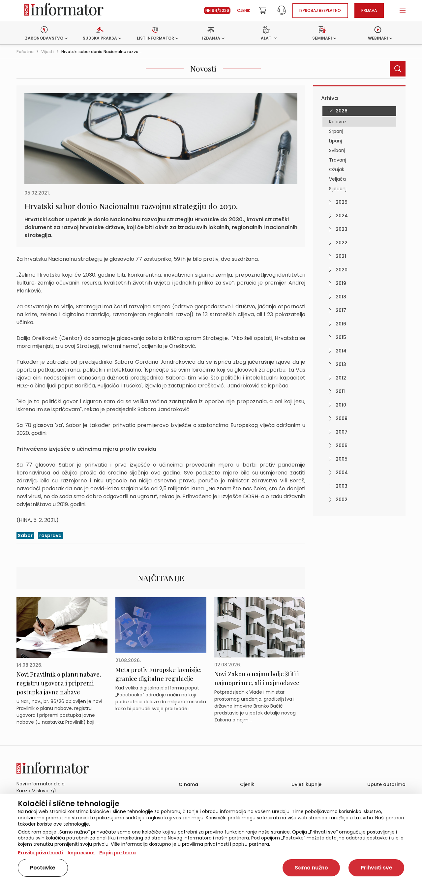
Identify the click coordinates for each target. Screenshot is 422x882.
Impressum (81, 852)
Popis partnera (117, 852)
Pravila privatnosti (40, 852)
